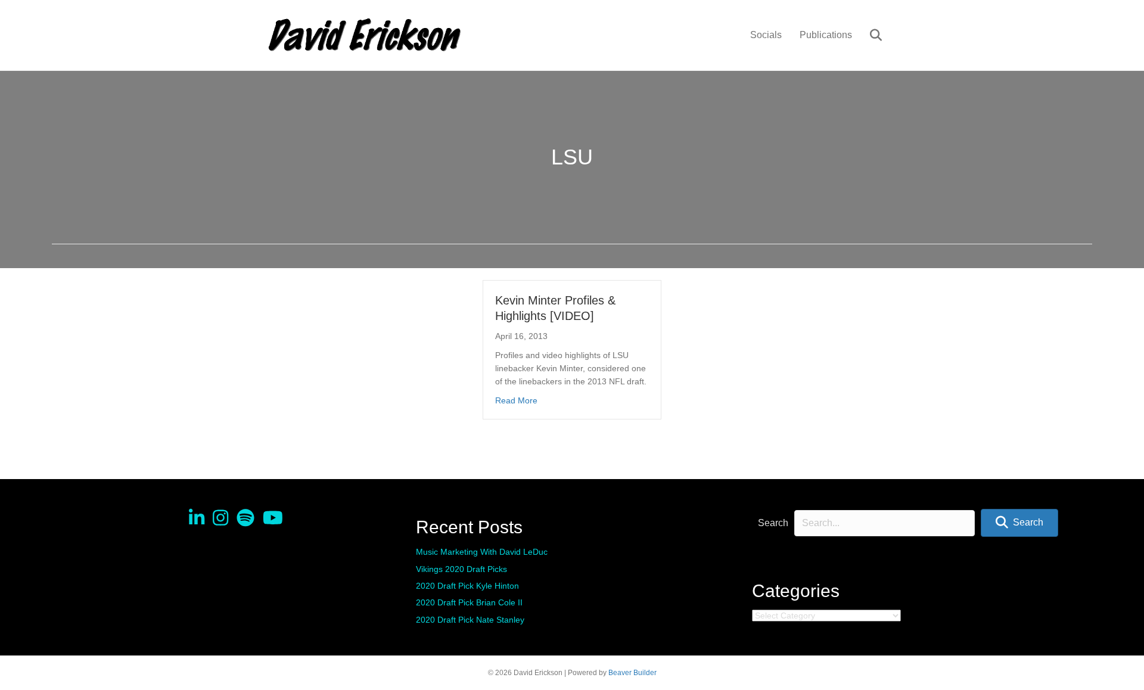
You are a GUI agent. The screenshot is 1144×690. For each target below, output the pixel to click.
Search (773, 523)
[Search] (868, 35)
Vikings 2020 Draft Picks (461, 569)
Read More (516, 400)
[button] (1019, 523)
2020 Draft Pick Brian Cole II (469, 602)
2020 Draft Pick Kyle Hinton (467, 585)
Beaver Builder (632, 673)
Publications (826, 35)
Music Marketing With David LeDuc (482, 552)
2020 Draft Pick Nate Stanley (470, 619)
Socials (766, 35)
